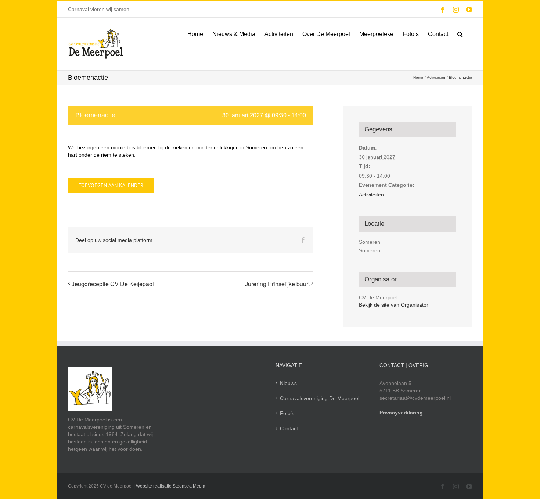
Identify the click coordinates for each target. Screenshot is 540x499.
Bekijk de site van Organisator (393, 305)
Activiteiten (371, 194)
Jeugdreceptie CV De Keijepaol (113, 283)
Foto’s (287, 413)
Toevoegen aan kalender (111, 185)
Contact (289, 428)
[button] (460, 33)
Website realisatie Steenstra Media (170, 486)
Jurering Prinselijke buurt (277, 283)
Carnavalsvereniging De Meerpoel (319, 398)
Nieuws (288, 383)
